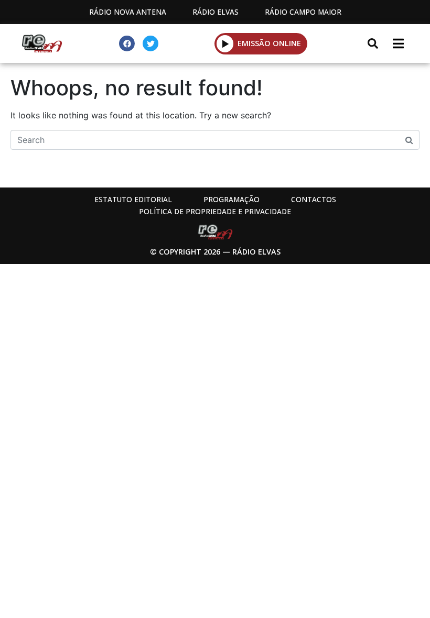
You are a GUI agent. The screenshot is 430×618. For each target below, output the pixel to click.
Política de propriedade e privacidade (215, 211)
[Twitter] (150, 43)
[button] (225, 43)
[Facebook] (127, 43)
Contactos (313, 199)
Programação (231, 199)
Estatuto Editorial (133, 199)
